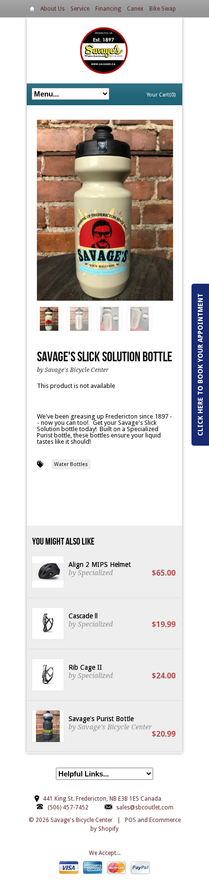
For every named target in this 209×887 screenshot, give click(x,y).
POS (130, 820)
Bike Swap (162, 8)
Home (32, 10)
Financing (108, 8)
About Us (52, 8)
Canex (135, 8)
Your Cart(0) (161, 95)
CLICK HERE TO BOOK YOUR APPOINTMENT (200, 364)
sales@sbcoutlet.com (145, 807)
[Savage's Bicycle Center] (104, 50)
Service (79, 8)
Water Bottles (71, 464)
